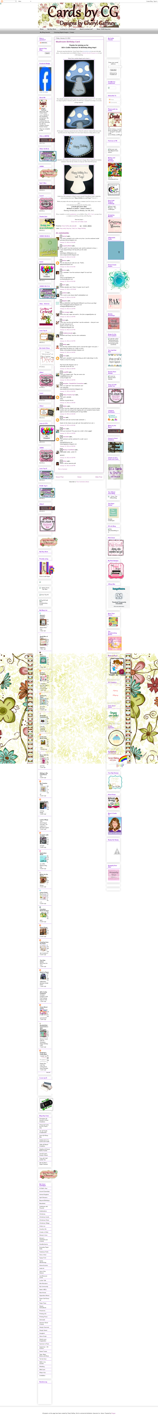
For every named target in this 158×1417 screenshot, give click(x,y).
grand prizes (73, 214)
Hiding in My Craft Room (44, 773)
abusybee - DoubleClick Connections (73, 383)
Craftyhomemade (68, 333)
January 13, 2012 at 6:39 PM (67, 380)
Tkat (64, 417)
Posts (112, 99)
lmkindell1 (66, 436)
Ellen (64, 428)
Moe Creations (43, 655)
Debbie (65, 406)
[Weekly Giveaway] (113, 328)
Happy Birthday (82, 228)
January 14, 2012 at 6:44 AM (67, 414)
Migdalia (64, 300)
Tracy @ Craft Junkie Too (43, 1158)
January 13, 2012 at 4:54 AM (67, 242)
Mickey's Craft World (69, 449)
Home (42, 29)
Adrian (65, 461)
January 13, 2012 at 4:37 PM (67, 329)
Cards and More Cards (43, 737)
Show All (48, 1072)
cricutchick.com (87, 51)
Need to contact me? (86, 29)
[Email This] (84, 226)
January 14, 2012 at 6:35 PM (67, 457)
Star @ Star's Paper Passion (43, 1163)
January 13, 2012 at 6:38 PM (67, 368)
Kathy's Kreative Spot (69, 394)
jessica (64, 270)
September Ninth (43, 853)
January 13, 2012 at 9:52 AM (67, 281)
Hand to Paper (44, 972)
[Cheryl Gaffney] (45, 90)
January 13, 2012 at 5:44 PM (67, 352)
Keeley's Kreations (43, 673)
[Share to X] (87, 226)
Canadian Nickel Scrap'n (44, 909)
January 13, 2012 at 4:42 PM (67, 341)
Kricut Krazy (43, 927)
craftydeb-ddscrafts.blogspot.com (89, 53)
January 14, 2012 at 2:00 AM (67, 402)
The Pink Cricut (42, 961)
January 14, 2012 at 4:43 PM (67, 433)
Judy (63, 320)
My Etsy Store (51, 29)
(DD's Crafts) (91, 214)
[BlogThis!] (85, 226)
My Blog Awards (45, 32)
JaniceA (64, 236)
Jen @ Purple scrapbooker (43, 1131)
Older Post (98, 477)
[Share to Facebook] (89, 226)
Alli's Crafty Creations (43, 992)
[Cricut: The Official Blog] (113, 498)
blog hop (68, 228)
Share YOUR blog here (104, 29)
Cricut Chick (44, 892)
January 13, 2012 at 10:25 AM (68, 289)
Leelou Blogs (44, 819)
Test (41, 776)
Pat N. (64, 285)
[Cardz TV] (115, 834)
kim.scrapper (66, 312)
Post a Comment (62, 469)
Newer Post (59, 477)
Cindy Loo (74, 228)
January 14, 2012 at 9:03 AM (67, 425)
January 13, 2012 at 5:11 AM (67, 257)
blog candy (63, 228)
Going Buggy (44, 801)
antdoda (64, 292)
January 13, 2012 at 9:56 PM (67, 391)
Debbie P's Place (43, 696)
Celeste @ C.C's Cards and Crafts (44, 1140)
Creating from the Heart (44, 942)
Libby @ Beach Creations (43, 1145)
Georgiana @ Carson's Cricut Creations (43, 1120)
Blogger (113, 1413)
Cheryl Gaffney (42, 66)
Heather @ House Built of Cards (44, 1149)
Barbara (64, 260)
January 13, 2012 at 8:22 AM (67, 266)
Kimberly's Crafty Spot (43, 1053)
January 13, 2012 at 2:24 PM (67, 308)
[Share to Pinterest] (91, 226)
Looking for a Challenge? (68, 29)
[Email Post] (80, 226)
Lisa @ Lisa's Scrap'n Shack (43, 1154)
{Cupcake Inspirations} (44, 716)
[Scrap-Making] (117, 767)
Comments (113, 102)
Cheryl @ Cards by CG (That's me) (44, 1126)
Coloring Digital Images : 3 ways (64, 32)
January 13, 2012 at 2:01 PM (67, 297)
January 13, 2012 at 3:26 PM (67, 316)
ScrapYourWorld (67, 246)
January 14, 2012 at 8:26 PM (67, 465)
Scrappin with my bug (44, 835)
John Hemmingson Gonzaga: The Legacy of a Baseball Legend (44, 824)
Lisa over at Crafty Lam (79, 221)
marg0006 (65, 372)
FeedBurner (113, 74)
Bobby (64, 344)
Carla (64, 355)
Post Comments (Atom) (82, 481)
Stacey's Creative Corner (42, 617)
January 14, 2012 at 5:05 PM (67, 446)
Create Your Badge (43, 92)
